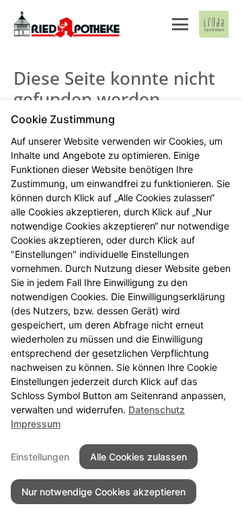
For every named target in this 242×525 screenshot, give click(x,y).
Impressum (36, 423)
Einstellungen (40, 456)
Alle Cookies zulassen (138, 456)
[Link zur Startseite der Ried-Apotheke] (66, 24)
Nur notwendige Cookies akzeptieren (104, 491)
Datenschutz (156, 409)
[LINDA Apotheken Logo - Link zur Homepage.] (214, 24)
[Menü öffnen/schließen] (180, 24)
